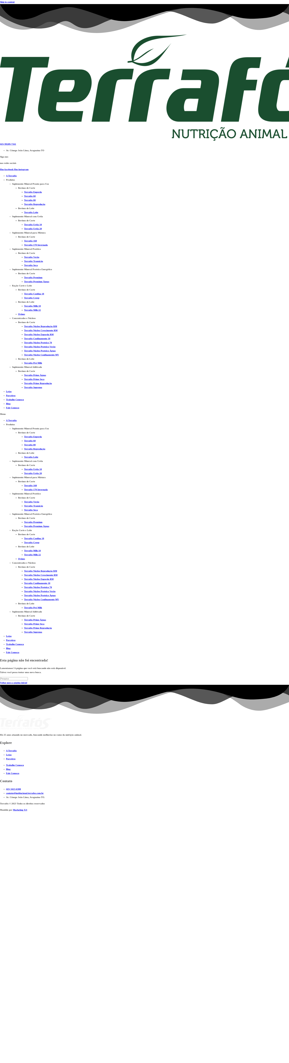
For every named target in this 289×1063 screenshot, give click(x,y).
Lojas (9, 391)
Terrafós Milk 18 (32, 306)
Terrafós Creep (31, 298)
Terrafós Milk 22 (32, 310)
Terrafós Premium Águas (36, 281)
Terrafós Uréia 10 (33, 224)
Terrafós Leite (31, 212)
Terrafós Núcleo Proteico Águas (40, 351)
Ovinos (21, 314)
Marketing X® (20, 810)
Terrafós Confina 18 (34, 294)
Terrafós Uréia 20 (33, 228)
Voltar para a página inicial (13, 682)
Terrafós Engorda (33, 192)
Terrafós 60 (30, 196)
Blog (8, 403)
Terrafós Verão (31, 257)
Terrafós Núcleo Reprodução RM (40, 326)
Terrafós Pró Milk (33, 363)
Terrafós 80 (30, 200)
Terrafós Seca (31, 265)
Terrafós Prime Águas (35, 375)
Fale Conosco (12, 408)
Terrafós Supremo (33, 387)
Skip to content (7, 2)
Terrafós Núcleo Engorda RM (39, 334)
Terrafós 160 (30, 241)
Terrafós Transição (33, 261)
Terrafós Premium (33, 277)
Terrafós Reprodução (34, 204)
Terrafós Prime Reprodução (38, 383)
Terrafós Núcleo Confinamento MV (41, 355)
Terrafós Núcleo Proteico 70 (38, 342)
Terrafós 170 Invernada (36, 245)
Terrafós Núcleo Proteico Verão (40, 346)
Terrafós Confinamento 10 (37, 338)
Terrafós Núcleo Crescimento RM (40, 330)
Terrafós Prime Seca (34, 379)
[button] (144, 414)
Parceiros (11, 395)
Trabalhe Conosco (15, 399)
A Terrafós (11, 176)
